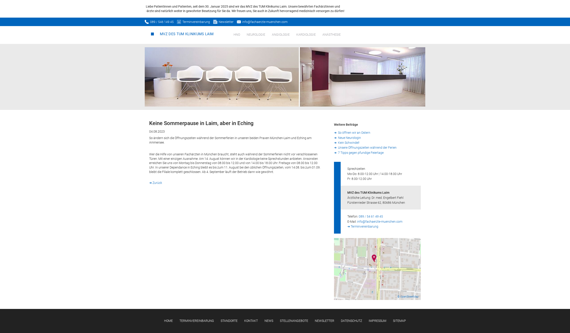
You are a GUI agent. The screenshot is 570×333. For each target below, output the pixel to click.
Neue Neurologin (349, 138)
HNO (237, 34)
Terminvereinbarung (196, 22)
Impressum (377, 321)
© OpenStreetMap (408, 296)
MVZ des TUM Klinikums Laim (187, 34)
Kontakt (251, 321)
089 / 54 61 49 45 (371, 216)
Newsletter (226, 22)
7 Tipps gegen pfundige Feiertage (360, 152)
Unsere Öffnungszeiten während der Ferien (367, 147)
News (269, 321)
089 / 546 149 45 (162, 22)
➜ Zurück (155, 183)
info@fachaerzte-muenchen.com (264, 22)
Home (168, 321)
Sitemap (399, 321)
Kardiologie (306, 34)
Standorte (229, 321)
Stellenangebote (294, 321)
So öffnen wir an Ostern (353, 132)
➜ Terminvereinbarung (362, 226)
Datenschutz (351, 321)
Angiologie (281, 34)
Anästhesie (331, 34)
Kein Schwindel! (348, 142)
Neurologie (256, 34)
